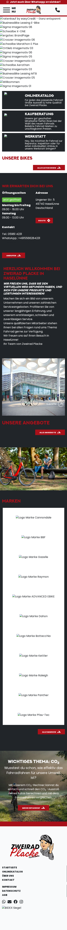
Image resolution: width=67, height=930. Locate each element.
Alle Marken (49, 732)
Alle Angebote (48, 432)
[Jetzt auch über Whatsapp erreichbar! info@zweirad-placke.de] (4, 902)
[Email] (10, 902)
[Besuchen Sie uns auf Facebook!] (17, 902)
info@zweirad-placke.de (18, 242)
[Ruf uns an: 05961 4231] (58, 10)
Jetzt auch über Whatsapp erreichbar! (35, 2)
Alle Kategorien (46, 167)
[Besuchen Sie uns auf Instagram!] (22, 902)
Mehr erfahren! (31, 808)
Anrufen (11, 255)
